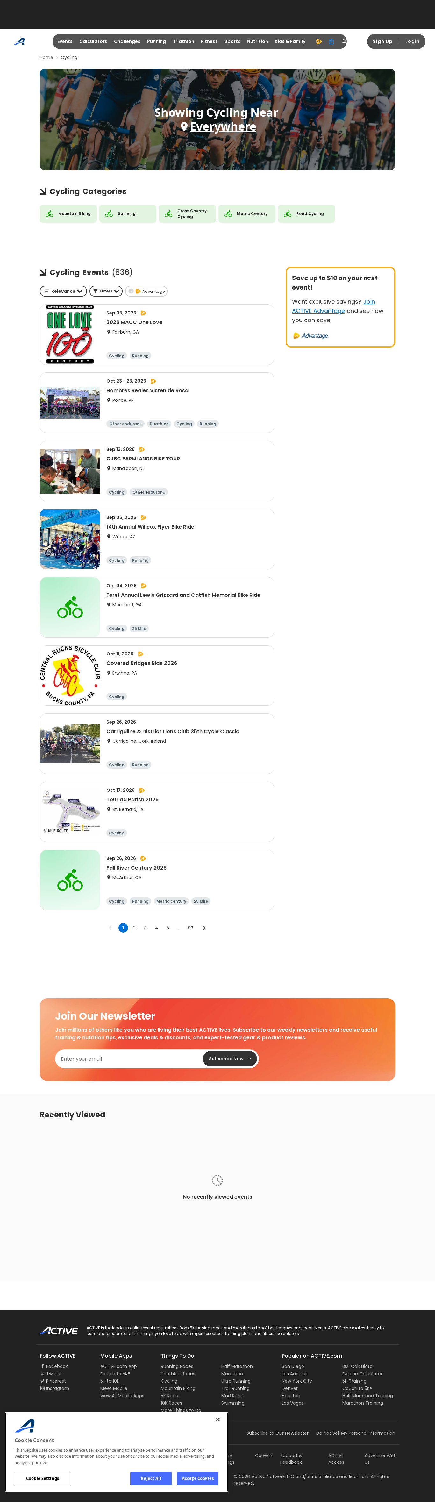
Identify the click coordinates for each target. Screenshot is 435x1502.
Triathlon (183, 41)
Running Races (177, 1366)
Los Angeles (295, 1373)
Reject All (151, 1478)
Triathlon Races (178, 1373)
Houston (291, 1395)
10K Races (171, 1403)
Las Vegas (293, 1403)
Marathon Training (362, 1403)
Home (46, 57)
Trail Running (235, 1388)
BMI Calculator (358, 1366)
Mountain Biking (178, 1388)
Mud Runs (232, 1395)
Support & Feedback (291, 1458)
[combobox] (63, 291)
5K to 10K (109, 1381)
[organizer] (331, 41)
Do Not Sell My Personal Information (355, 1433)
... (178, 928)
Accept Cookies (198, 1478)
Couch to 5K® (115, 1373)
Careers (264, 1455)
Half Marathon (237, 1366)
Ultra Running (236, 1381)
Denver (290, 1388)
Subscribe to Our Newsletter (277, 1433)
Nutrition (257, 41)
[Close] (218, 1419)
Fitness (209, 41)
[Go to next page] (204, 928)
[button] (106, 291)
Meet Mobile (113, 1388)
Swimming (233, 1403)
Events (65, 41)
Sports (232, 41)
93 (190, 928)
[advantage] (318, 41)
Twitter (54, 1373)
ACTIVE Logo (53, 1328)
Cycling (169, 1381)
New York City (297, 1381)
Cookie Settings (42, 1478)
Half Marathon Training (367, 1395)
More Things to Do (181, 1410)
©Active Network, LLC (264, 1476)
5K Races (171, 1395)
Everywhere (223, 126)
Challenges (127, 41)
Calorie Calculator (362, 1373)
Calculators (93, 41)
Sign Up (383, 41)
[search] (344, 41)
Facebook (57, 1366)
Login (412, 41)
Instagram (57, 1388)
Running (156, 41)
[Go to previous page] (110, 928)
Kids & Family (290, 41)
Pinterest (56, 1381)
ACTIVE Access (336, 1458)
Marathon (232, 1373)
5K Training (354, 1381)
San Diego (293, 1366)
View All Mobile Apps (122, 1395)
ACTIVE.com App (118, 1366)
